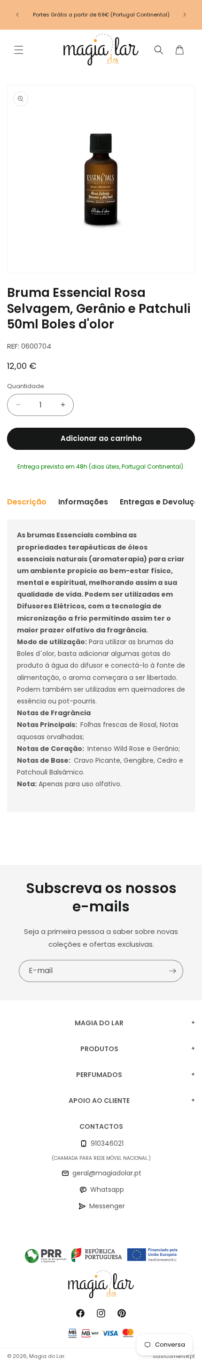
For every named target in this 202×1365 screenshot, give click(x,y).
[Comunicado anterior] (17, 14)
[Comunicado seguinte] (184, 14)
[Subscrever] (172, 971)
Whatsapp (107, 1189)
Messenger (107, 1206)
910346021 (107, 1143)
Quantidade (25, 386)
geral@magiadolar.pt (106, 1173)
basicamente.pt (174, 1356)
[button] (18, 50)
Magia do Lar (46, 1356)
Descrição (27, 501)
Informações (83, 501)
